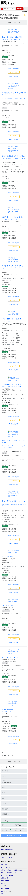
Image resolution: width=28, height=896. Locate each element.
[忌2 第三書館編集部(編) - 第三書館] (13, 600)
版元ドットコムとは (6, 867)
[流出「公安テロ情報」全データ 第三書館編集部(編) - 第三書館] (13, 494)
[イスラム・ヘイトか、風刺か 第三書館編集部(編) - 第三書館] (13, 210)
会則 (2, 891)
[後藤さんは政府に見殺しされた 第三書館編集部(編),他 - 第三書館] (13, 149)
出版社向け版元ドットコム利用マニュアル (11, 870)
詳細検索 (24, 11)
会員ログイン (4, 864)
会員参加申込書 (5, 880)
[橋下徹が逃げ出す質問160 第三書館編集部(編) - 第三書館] (13, 259)
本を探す (20, 8)
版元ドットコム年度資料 (7, 875)
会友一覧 (3, 886)
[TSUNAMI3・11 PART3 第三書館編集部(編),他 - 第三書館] (13, 313)
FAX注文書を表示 (13, 76)
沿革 (2, 893)
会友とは (3, 883)
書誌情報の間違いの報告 (7, 849)
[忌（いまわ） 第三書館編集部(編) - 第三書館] (13, 651)
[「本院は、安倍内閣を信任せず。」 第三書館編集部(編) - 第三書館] (13, 86)
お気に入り (14, 72)
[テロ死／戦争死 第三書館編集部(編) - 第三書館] (13, 703)
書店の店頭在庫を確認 (13, 68)
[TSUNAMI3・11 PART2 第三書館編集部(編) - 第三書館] (13, 378)
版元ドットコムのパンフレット (9, 872)
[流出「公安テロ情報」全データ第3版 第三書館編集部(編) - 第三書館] (13, 433)
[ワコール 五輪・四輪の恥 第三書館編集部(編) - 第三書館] (13, 31)
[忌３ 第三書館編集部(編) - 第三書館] (13, 551)
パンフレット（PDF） (6, 857)
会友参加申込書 (5, 888)
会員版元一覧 (4, 878)
